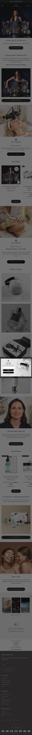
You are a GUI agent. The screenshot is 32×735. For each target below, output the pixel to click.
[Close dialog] (30, 359)
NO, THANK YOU (8, 372)
